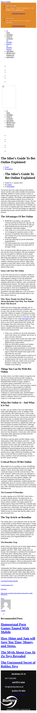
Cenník (9, 35)
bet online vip (26, 318)
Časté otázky (9, 38)
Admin (9, 185)
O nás (8, 32)
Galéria (10, 51)
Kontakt (10, 57)
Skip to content (6, 2)
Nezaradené (10, 186)
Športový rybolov (10, 54)
